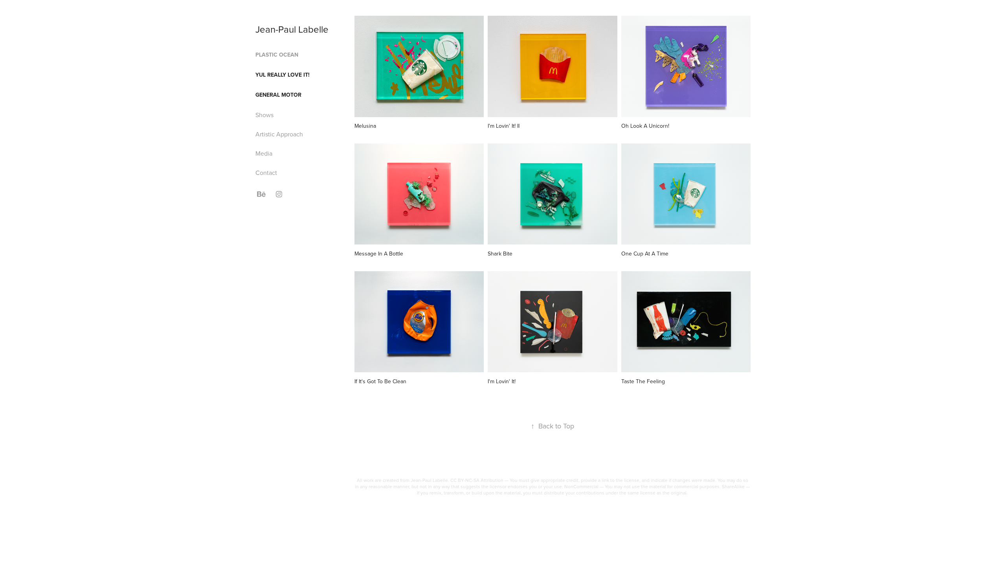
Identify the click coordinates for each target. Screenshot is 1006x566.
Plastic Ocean (276, 55)
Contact (266, 172)
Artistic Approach (279, 134)
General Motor (278, 95)
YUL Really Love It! (282, 75)
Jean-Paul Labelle (292, 29)
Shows (264, 114)
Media (263, 153)
